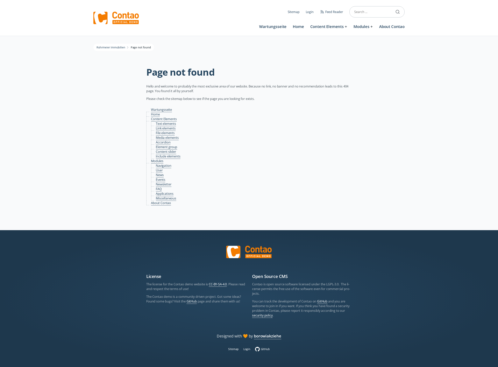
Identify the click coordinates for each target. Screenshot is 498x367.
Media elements (167, 137)
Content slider (166, 151)
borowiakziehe (267, 336)
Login (310, 12)
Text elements (166, 123)
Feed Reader (334, 12)
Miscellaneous (166, 198)
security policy (262, 315)
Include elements (168, 156)
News (160, 175)
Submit (399, 11)
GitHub (192, 301)
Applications (165, 193)
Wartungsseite (273, 26)
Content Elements (327, 26)
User (159, 170)
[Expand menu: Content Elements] (346, 26)
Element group (166, 147)
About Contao (392, 26)
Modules (361, 26)
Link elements (166, 128)
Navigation (163, 165)
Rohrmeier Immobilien (110, 47)
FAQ (159, 189)
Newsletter (163, 184)
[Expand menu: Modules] (371, 26)
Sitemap (294, 12)
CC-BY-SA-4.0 (218, 284)
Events (160, 179)
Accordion (163, 142)
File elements (165, 133)
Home (298, 26)
